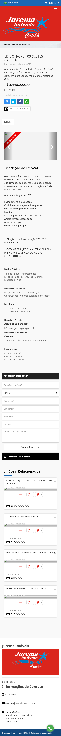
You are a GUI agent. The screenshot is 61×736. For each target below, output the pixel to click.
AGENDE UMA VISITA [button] (19, 456)
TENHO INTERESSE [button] (17, 376)
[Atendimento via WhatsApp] (50, 728)
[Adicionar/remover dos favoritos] (55, 481)
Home (7, 44)
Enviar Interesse (30, 447)
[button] (8, 146)
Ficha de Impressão (19, 108)
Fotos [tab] (9, 122)
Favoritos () (53, 2)
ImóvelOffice (23, 733)
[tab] (30, 376)
